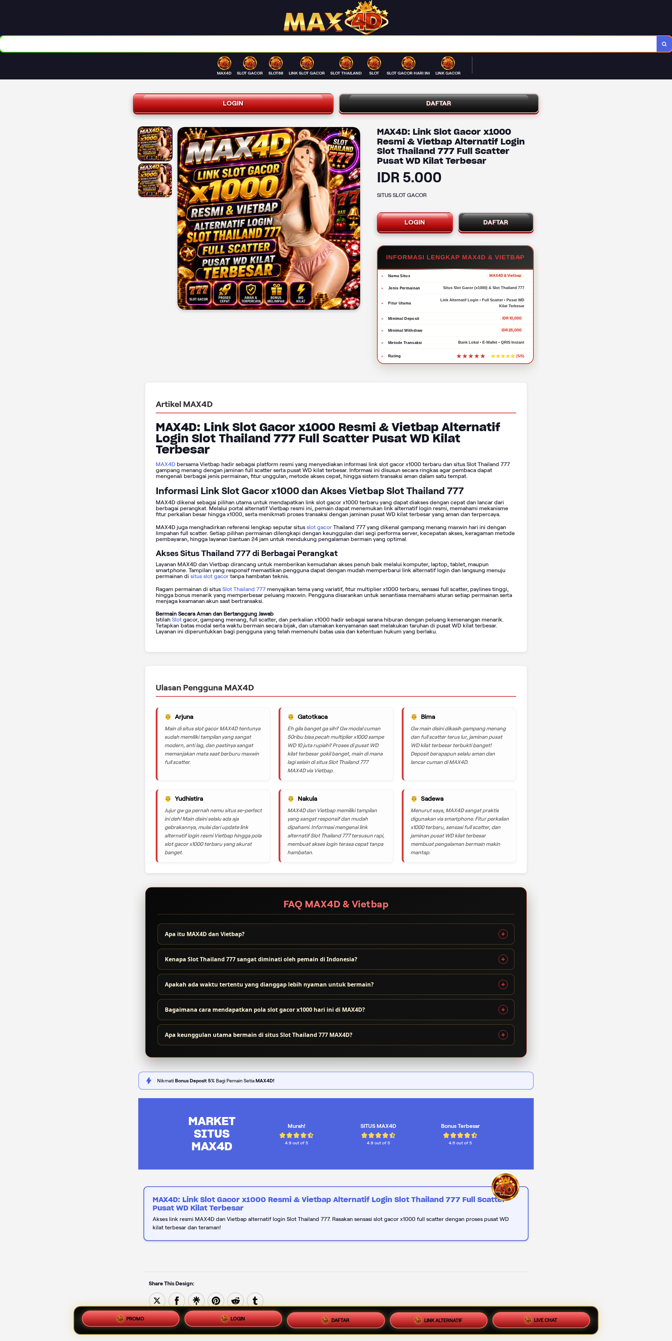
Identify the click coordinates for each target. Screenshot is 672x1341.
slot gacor (319, 527)
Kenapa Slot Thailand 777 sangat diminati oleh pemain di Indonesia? (261, 959)
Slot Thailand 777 (244, 589)
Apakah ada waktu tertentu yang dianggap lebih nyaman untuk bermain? (269, 984)
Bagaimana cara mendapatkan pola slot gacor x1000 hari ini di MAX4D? (265, 1009)
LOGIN (233, 103)
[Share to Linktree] (196, 1301)
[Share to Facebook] (176, 1301)
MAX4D (165, 464)
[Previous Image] (183, 219)
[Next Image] (354, 219)
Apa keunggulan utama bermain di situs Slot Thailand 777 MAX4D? (258, 1035)
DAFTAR (438, 103)
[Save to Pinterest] (216, 1301)
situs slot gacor (209, 576)
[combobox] (328, 44)
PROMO (135, 1320)
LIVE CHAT (545, 1317)
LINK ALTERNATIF (443, 1318)
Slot (177, 620)
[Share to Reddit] (235, 1301)
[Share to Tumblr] (255, 1301)
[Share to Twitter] (157, 1301)
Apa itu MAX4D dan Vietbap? (205, 934)
